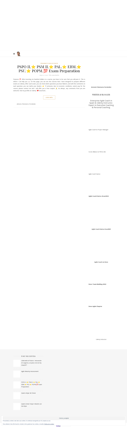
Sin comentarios (54, 75)
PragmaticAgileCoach (49, 63)
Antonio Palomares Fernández (26, 104)
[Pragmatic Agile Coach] (18, 53)
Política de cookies (49, 424)
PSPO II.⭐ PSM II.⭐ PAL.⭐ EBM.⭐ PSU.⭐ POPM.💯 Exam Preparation (49, 68)
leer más (49, 97)
